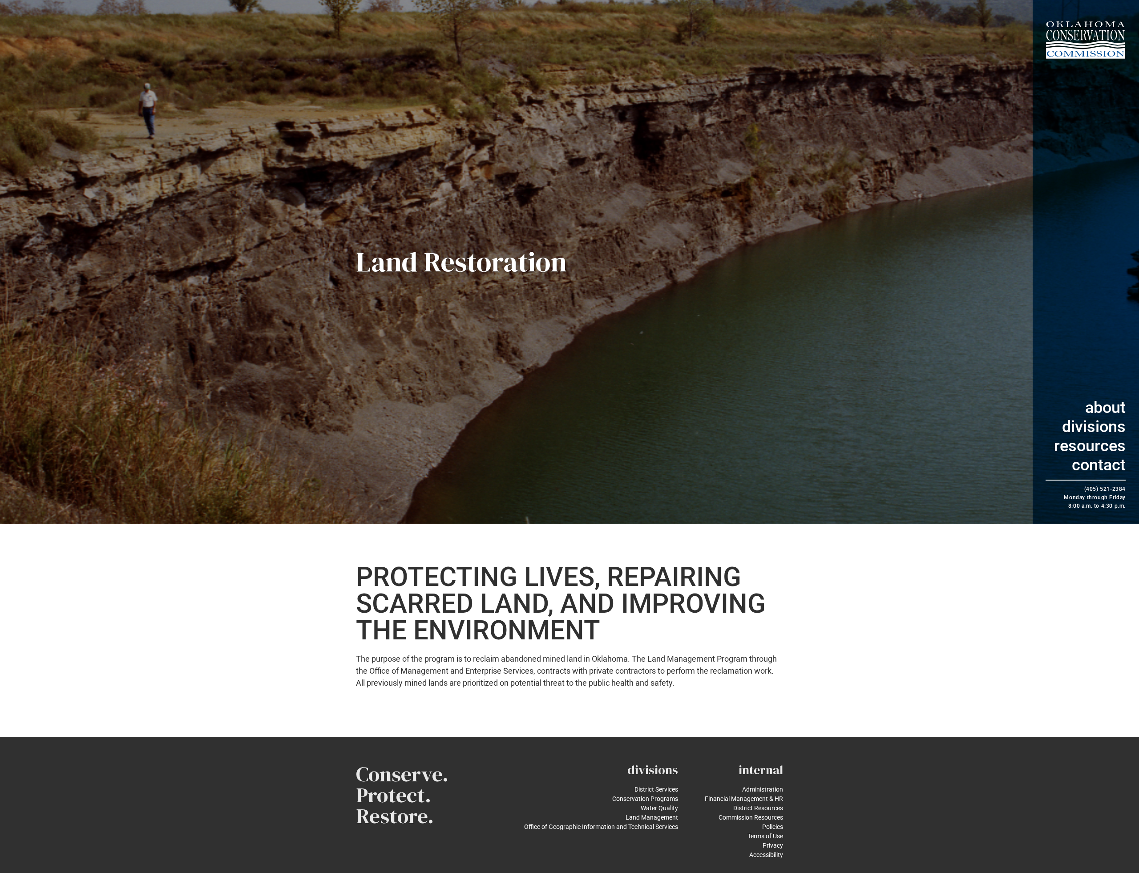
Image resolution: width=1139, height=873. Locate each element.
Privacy (773, 845)
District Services (656, 789)
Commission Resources (751, 817)
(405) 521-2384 (1105, 489)
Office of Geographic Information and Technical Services (601, 826)
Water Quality (659, 808)
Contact (1099, 465)
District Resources (758, 808)
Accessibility (766, 854)
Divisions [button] (1094, 426)
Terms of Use (765, 836)
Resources (1090, 445)
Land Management (652, 817)
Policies (772, 826)
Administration (762, 789)
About (1105, 407)
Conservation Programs (645, 798)
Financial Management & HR (744, 798)
